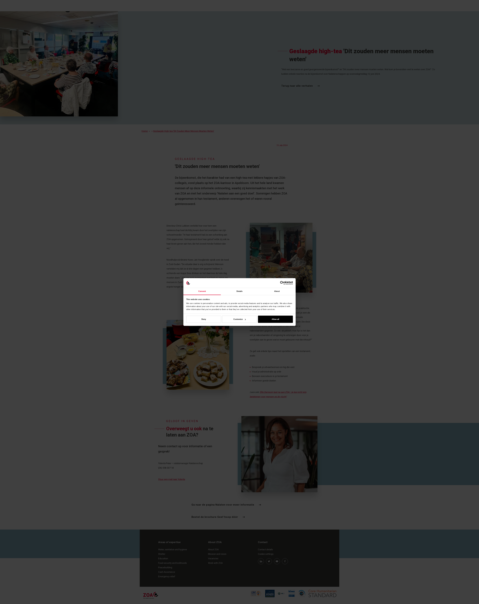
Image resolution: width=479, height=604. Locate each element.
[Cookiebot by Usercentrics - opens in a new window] (282, 283)
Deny (203, 319)
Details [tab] (240, 291)
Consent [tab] (202, 291)
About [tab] (277, 291)
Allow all (275, 319)
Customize (238, 319)
